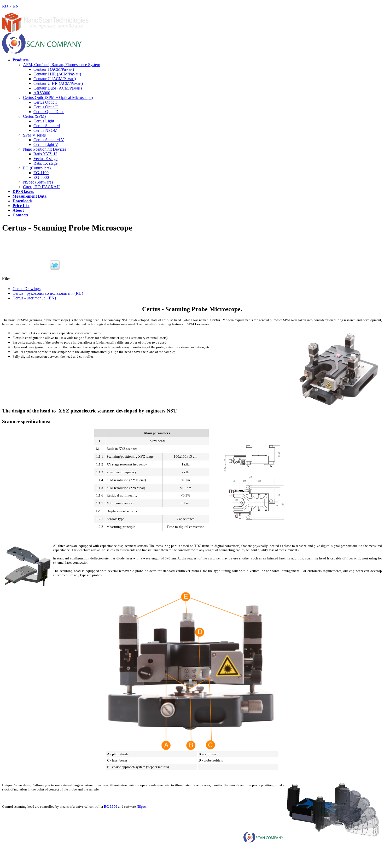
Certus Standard (46, 125)
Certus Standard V (48, 140)
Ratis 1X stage (45, 163)
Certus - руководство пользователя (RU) (48, 293)
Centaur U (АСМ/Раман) (54, 78)
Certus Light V (45, 144)
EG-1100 (41, 172)
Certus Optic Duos (48, 111)
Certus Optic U (46, 107)
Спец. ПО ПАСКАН (41, 187)
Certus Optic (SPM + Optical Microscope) (58, 97)
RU (5, 6)
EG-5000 (41, 177)
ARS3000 (41, 93)
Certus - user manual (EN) (34, 298)
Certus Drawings (26, 288)
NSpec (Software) (38, 182)
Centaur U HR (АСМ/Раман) (58, 83)
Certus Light (43, 121)
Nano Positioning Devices (44, 149)
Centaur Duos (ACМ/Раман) (57, 88)
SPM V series (34, 135)
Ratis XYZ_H (45, 154)
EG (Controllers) (37, 168)
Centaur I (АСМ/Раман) (53, 69)
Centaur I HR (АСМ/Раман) (57, 74)
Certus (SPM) (34, 116)
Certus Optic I (45, 102)
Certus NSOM (45, 130)
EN (16, 6)
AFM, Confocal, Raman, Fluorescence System (61, 64)
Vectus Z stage (45, 158)
